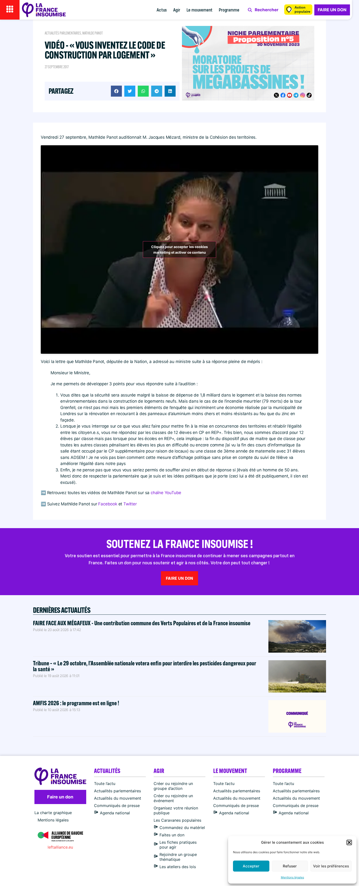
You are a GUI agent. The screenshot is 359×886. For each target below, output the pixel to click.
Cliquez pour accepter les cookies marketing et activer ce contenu (179, 249)
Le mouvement (200, 10)
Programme (229, 10)
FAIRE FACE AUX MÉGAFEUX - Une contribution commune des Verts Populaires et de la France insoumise (141, 623)
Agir (176, 10)
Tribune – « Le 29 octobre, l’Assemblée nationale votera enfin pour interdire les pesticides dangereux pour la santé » (144, 666)
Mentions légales (292, 877)
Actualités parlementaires (63, 33)
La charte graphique (53, 812)
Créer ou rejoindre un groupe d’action (173, 786)
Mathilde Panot (92, 33)
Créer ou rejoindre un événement (173, 798)
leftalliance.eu (60, 847)
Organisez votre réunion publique (176, 810)
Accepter (251, 866)
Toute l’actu (104, 783)
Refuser (290, 866)
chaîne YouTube (166, 492)
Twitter (130, 503)
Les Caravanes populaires (177, 820)
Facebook (108, 503)
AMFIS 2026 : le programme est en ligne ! (76, 703)
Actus (162, 10)
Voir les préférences (331, 866)
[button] (349, 842)
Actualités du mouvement (117, 798)
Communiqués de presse (117, 805)
